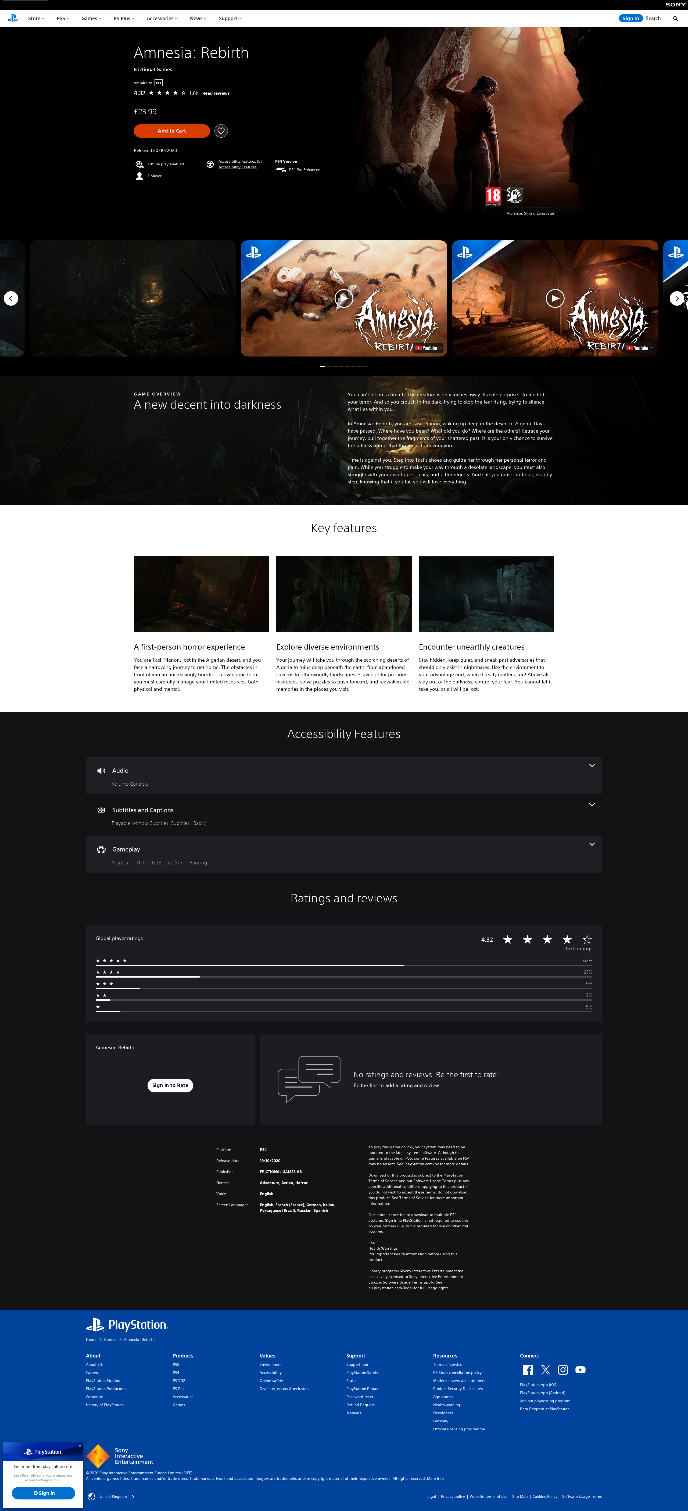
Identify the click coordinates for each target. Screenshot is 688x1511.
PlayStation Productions (106, 1388)
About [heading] (93, 1356)
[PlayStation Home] (13, 18)
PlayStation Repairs (363, 1388)
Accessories (160, 18)
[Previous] (11, 298)
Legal (431, 1496)
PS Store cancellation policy (457, 1372)
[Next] (677, 298)
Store (34, 18)
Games (89, 18)
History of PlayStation (105, 1404)
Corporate (94, 1396)
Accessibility (271, 1372)
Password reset (359, 1396)
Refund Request (360, 1404)
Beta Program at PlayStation (544, 1408)
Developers (443, 1412)
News (196, 18)
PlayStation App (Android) (542, 1392)
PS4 (176, 1372)
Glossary (440, 1421)
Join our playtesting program (545, 1400)
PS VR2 (179, 1380)
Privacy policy (453, 1496)
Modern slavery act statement (459, 1380)
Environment (271, 1364)
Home (91, 1339)
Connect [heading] (529, 1356)
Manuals (353, 1412)
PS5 (61, 18)
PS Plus (122, 18)
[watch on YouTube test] (428, 348)
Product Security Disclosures (458, 1388)
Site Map (520, 1496)
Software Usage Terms (582, 1496)
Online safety (271, 1380)
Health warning (446, 1404)
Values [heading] (267, 1356)
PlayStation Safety (362, 1372)
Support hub (357, 1364)
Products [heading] (183, 1356)
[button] (237, 167)
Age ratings (443, 1396)
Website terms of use (488, 1496)
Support (228, 18)
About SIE (94, 1364)
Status (351, 1380)
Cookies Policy (545, 1496)
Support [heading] (355, 1356)
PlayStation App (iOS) (538, 1384)
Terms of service (447, 1364)
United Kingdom (113, 1496)
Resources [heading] (445, 1356)
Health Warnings (383, 1248)
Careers (92, 1372)
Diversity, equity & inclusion (284, 1388)
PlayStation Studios (103, 1380)
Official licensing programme (459, 1429)
